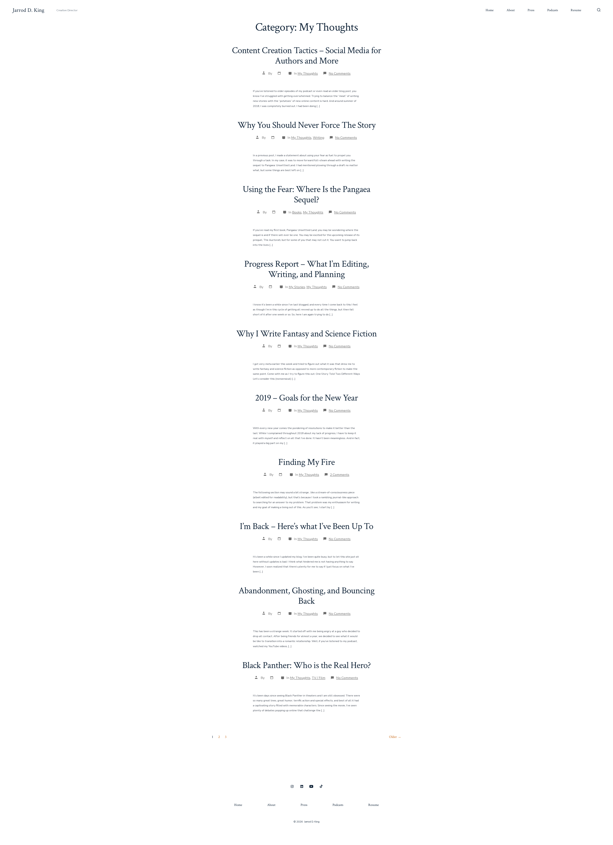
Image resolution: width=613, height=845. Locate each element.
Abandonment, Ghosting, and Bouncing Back (306, 596)
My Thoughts (308, 73)
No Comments (340, 73)
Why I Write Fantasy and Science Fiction (306, 334)
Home (490, 10)
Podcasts (552, 10)
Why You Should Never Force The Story (306, 125)
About (511, 10)
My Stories (297, 287)
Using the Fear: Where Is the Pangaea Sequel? (306, 194)
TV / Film (318, 678)
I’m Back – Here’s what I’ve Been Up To (306, 526)
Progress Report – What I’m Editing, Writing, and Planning (306, 269)
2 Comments (339, 474)
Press (531, 10)
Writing (318, 137)
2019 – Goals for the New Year (306, 398)
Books (297, 212)
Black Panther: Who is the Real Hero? (306, 665)
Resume (576, 10)
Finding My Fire (306, 462)
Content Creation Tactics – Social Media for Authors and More (306, 56)
